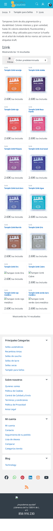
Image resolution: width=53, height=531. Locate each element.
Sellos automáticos (14, 346)
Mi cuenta (10, 425)
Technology (10, 464)
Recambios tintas (13, 351)
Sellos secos (11, 365)
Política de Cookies (14, 390)
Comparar (10, 444)
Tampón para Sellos (23, 12)
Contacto (9, 430)
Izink (6, 67)
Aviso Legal (10, 409)
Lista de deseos (12, 439)
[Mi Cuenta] (43, 4)
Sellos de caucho (13, 356)
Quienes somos (12, 386)
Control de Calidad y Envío (17, 395)
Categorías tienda (13, 448)
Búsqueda (36, 4)
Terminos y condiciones (16, 400)
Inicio (5, 12)
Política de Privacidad (15, 404)
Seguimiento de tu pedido (17, 434)
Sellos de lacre (12, 360)
